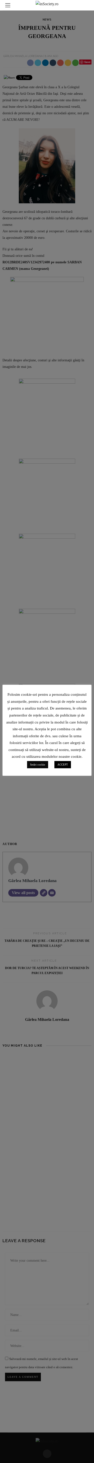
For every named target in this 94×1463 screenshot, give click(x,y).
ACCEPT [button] (62, 764)
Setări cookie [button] (37, 764)
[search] (86, 5)
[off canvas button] (7, 5)
